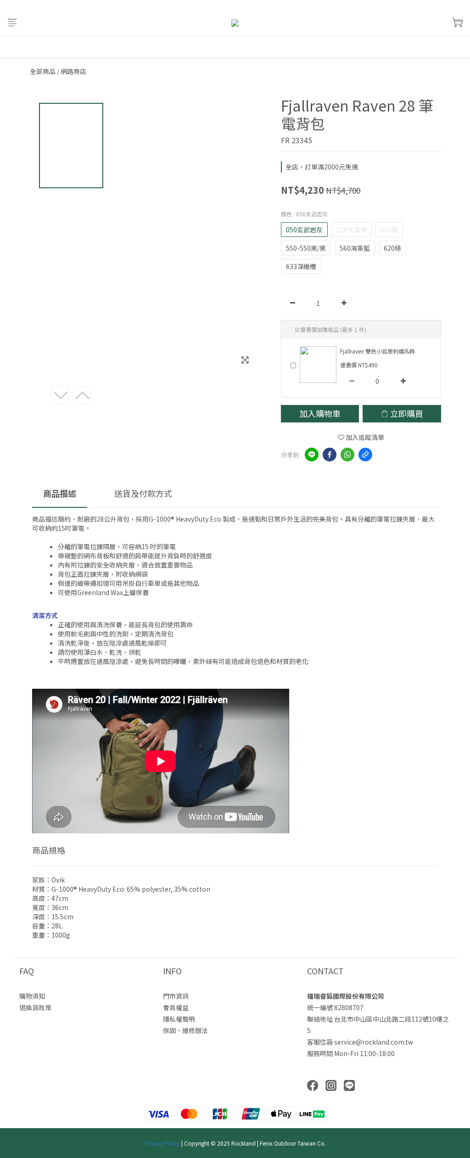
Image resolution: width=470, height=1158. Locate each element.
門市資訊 (176, 996)
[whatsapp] (347, 454)
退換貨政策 (35, 1007)
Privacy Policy (162, 1143)
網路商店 (73, 71)
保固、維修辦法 (185, 1030)
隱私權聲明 (179, 1018)
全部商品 (43, 71)
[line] (312, 454)
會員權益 (176, 1007)
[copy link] (365, 454)
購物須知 (32, 996)
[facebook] (329, 454)
